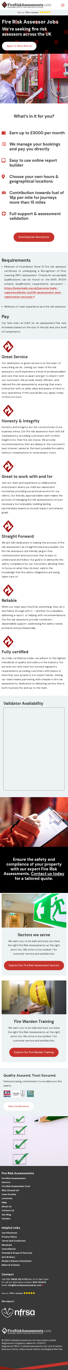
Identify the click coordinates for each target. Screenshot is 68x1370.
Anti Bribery (8, 1257)
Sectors (6, 1182)
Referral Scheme (11, 1265)
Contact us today (47, 873)
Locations (7, 1198)
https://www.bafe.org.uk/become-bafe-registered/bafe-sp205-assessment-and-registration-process (33, 292)
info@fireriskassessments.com (24, 1285)
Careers (6, 1218)
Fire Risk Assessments (14, 1178)
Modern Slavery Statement (17, 1261)
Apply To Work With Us (19, 45)
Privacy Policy (9, 1236)
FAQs (4, 1202)
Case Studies (9, 1194)
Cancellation (9, 1249)
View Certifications (18, 1106)
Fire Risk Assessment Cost (16, 1186)
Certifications (9, 1232)
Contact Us (8, 1210)
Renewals (7, 1245)
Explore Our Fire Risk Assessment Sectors (34, 965)
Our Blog (6, 1214)
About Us (7, 1206)
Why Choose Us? (10, 1190)
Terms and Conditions (14, 1240)
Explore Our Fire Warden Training (34, 1052)
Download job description (33, 237)
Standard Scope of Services (17, 1252)
